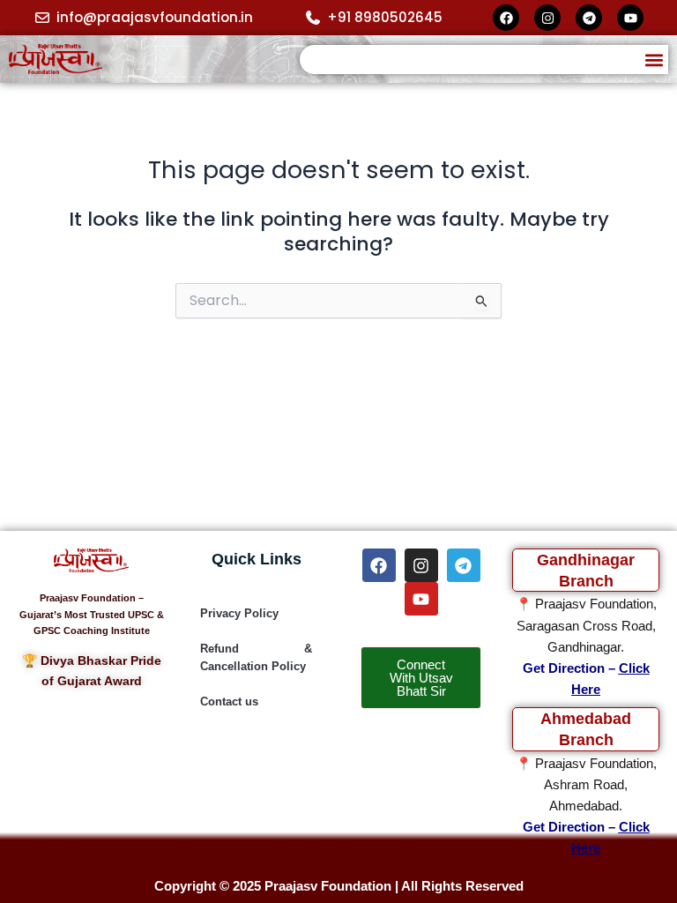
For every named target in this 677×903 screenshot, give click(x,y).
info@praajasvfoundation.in (154, 17)
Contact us (229, 701)
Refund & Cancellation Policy (256, 657)
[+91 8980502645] (313, 17)
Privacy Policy (239, 613)
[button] (653, 59)
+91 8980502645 (385, 17)
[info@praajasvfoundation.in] (42, 17)
